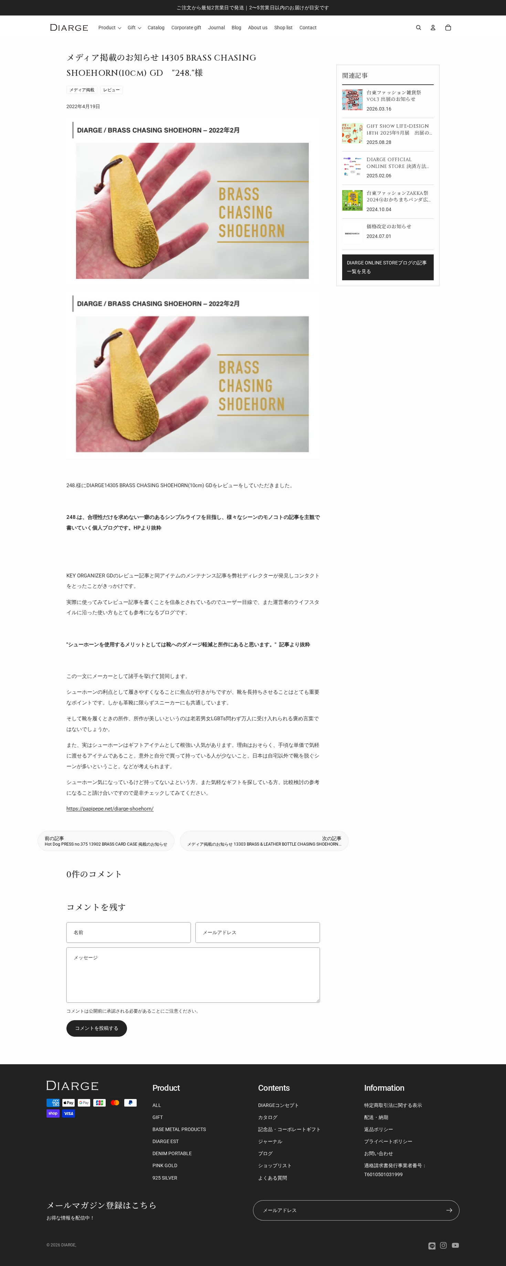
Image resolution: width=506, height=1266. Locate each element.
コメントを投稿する (96, 1028)
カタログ (267, 1117)
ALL (156, 1105)
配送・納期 (376, 1117)
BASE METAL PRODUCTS (179, 1129)
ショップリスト (275, 1165)
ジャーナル (270, 1141)
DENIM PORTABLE (172, 1153)
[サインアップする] (449, 1210)
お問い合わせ (378, 1153)
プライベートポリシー (388, 1141)
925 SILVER (164, 1178)
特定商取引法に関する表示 (393, 1105)
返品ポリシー (378, 1129)
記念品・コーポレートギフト (289, 1129)
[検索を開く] (418, 27)
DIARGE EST (165, 1141)
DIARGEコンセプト (278, 1105)
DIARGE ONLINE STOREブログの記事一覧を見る (387, 267)
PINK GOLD (164, 1165)
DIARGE (68, 1245)
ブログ (265, 1153)
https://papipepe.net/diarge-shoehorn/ (110, 809)
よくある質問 (272, 1178)
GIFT (157, 1117)
